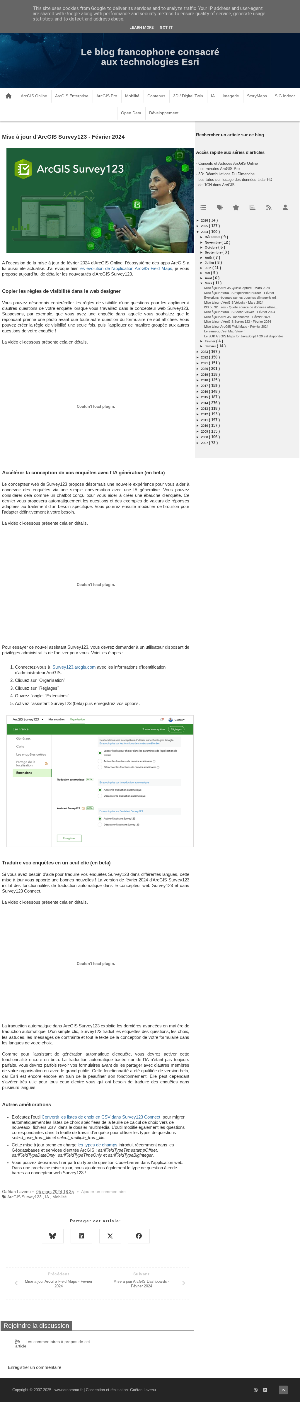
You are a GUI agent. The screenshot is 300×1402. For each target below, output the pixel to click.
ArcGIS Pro (106, 96)
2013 (205, 408)
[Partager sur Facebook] (139, 1236)
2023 (205, 352)
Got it (166, 27)
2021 (205, 363)
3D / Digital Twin (188, 96)
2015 (205, 397)
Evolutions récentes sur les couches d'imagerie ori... (241, 297)
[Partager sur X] (110, 1236)
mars (209, 283)
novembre (213, 242)
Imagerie (231, 96)
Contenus (156, 96)
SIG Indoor (285, 96)
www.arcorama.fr (68, 1390)
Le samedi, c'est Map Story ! (224, 331)
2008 (205, 437)
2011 (205, 420)
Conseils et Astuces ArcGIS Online (228, 163)
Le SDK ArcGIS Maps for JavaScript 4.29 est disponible (243, 336)
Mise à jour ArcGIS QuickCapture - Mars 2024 (237, 288)
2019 (205, 374)
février (210, 341)
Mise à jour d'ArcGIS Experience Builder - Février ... (241, 293)
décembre (213, 237)
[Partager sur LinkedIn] (81, 1236)
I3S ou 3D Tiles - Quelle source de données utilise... (241, 307)
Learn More (141, 27)
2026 (205, 220)
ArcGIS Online (34, 96)
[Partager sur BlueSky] (53, 1236)
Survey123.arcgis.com (74, 667)
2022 (205, 357)
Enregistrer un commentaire (34, 1367)
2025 (205, 226)
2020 (205, 369)
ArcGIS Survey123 (24, 1196)
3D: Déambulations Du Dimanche (226, 174)
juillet (210, 262)
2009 (205, 431)
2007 (205, 443)
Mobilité (132, 96)
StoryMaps (257, 96)
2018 (205, 380)
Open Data (131, 113)
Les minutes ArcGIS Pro (219, 168)
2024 (205, 232)
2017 (205, 386)
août (209, 257)
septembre (213, 252)
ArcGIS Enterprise (71, 96)
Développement (163, 113)
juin (208, 268)
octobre (211, 247)
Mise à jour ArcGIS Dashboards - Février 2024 (237, 317)
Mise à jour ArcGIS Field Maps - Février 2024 (236, 326)
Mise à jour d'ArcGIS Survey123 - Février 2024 (237, 321)
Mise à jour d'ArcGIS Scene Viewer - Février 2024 (239, 312)
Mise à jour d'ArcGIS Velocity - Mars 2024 (233, 302)
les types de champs (97, 1145)
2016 (205, 391)
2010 (205, 425)
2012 (205, 414)
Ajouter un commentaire (103, 1191)
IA (213, 96)
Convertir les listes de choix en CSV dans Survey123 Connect (101, 1117)
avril (209, 278)
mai (208, 273)
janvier (211, 346)
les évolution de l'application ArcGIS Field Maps (125, 268)
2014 (205, 403)
